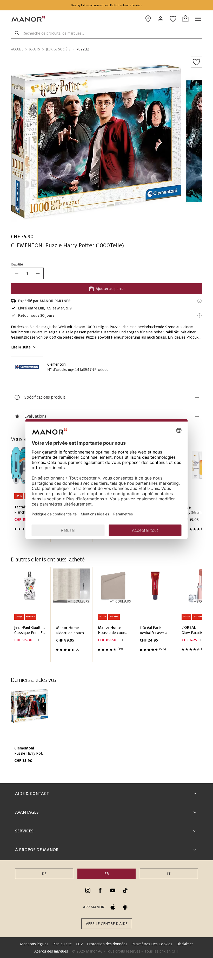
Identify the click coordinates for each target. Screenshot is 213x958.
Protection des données (107, 944)
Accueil (17, 49)
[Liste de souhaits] (196, 62)
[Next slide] (183, 616)
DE (44, 874)
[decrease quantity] (16, 273)
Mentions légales (34, 944)
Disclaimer (184, 944)
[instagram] (88, 890)
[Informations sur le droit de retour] (199, 315)
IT (169, 874)
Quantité (17, 264)
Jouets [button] (34, 49)
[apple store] (113, 907)
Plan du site (62, 944)
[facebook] (100, 890)
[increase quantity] (37, 273)
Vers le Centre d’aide (107, 924)
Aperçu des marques (51, 951)
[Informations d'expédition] (199, 300)
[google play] (125, 907)
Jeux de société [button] (58, 49)
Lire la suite (21, 347)
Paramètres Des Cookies (151, 944)
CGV (79, 944)
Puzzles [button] (83, 49)
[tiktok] (125, 890)
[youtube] (113, 890)
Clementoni (56, 364)
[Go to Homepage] (28, 19)
